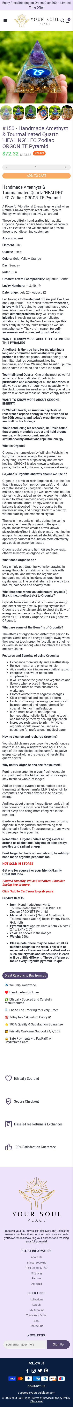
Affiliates (36, 1283)
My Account (36, 1310)
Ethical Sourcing (36, 1262)
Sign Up (58, 1344)
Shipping (36, 1273)
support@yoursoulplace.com (36, 1392)
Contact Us (36, 1326)
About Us (36, 1257)
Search (36, 1304)
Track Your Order (36, 1315)
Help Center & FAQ (36, 1267)
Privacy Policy (61, 1397)
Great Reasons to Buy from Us (25, 975)
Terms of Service (42, 1397)
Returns (36, 1278)
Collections (36, 1299)
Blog (36, 1320)
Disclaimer (36, 1401)
